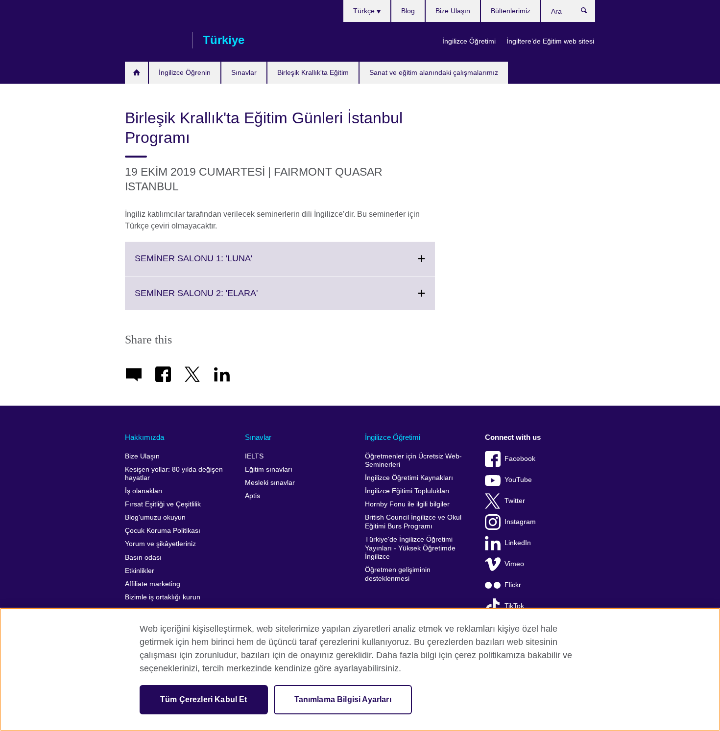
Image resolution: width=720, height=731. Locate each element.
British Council (154, 40)
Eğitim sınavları (268, 469)
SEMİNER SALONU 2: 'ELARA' (218, 299)
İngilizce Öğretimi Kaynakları (409, 477)
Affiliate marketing (152, 584)
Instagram (520, 521)
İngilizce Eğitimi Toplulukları (407, 491)
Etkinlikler (139, 570)
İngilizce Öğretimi (469, 41)
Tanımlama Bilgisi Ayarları (342, 699)
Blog (408, 11)
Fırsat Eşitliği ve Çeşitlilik (163, 504)
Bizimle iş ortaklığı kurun (162, 597)
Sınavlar (244, 72)
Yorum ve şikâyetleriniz (160, 544)
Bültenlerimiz (510, 11)
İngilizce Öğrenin (185, 72)
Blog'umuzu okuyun (155, 517)
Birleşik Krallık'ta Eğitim (313, 72)
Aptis (252, 496)
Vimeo (514, 564)
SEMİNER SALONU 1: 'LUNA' (215, 264)
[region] (360, 669)
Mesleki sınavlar (270, 482)
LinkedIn (517, 543)
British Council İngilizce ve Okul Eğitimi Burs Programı (413, 522)
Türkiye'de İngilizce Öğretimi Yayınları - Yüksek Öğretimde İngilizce (410, 548)
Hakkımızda (144, 437)
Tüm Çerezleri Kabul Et (203, 699)
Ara (589, 13)
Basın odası (143, 557)
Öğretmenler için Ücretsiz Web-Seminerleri (413, 461)
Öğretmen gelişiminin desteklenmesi (398, 574)
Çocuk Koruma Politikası (162, 530)
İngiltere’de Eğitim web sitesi (550, 41)
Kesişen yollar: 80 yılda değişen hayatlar (174, 474)
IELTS (254, 456)
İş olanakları (144, 491)
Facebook (519, 458)
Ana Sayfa (136, 73)
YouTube (518, 479)
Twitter (514, 500)
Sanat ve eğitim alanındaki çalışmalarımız (433, 72)
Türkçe (365, 11)
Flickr (512, 585)
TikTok (514, 606)
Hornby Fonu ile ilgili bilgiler (407, 504)
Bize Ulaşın (452, 11)
